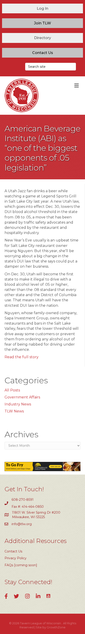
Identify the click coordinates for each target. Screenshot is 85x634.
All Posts (12, 390)
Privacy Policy (16, 558)
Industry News (18, 404)
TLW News (14, 411)
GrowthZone (56, 627)
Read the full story (22, 357)
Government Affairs (22, 397)
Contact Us (13, 551)
